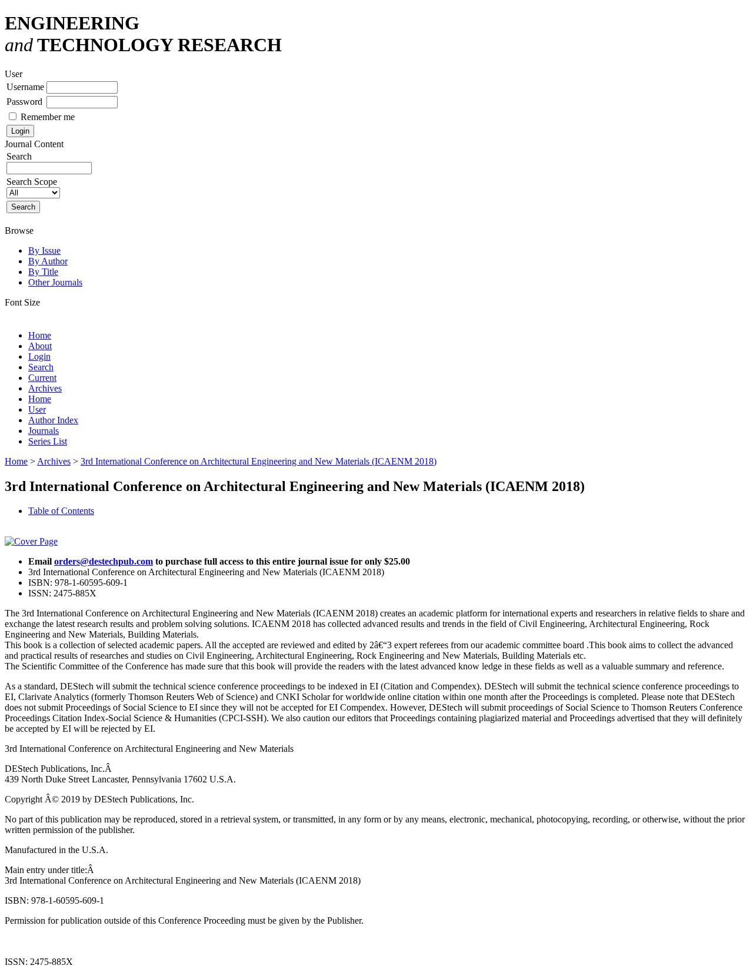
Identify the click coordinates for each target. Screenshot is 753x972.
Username (25, 87)
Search (41, 367)
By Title (43, 272)
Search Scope (31, 182)
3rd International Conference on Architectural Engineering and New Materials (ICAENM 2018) (259, 461)
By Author (48, 261)
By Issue (44, 251)
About (40, 346)
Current (42, 378)
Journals (43, 431)
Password (24, 102)
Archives (45, 388)
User (37, 409)
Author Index (53, 420)
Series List (47, 441)
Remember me (48, 117)
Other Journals (55, 282)
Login (39, 356)
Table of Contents (61, 511)
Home (39, 335)
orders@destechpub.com (103, 561)
